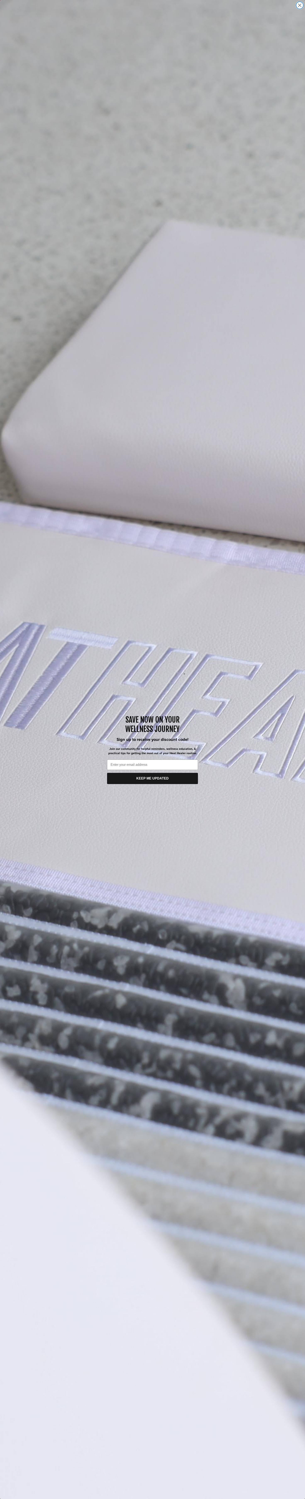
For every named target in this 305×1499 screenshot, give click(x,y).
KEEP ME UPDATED (152, 778)
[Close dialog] (299, 5)
